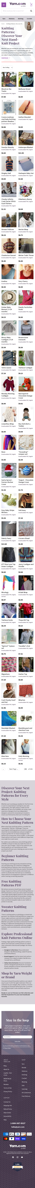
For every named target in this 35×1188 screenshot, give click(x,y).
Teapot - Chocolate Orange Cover (25, 481)
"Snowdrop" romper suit (23, 453)
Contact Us (7, 1102)
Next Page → (13, 769)
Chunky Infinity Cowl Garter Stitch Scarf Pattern (8, 201)
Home (3, 24)
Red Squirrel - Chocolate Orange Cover (25, 396)
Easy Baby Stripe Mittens (7, 511)
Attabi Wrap (22, 592)
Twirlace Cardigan (25, 368)
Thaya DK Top (23, 620)
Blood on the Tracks (6, 90)
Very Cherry (23, 281)
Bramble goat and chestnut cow (25, 729)
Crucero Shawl (24, 538)
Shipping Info (8, 1106)
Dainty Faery (6, 538)
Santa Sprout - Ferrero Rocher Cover (7, 482)
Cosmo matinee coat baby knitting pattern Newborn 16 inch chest (8, 119)
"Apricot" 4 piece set (8, 647)
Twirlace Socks (7, 620)
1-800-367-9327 (17, 1123)
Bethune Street (24, 89)
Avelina (4, 281)
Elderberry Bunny (25, 199)
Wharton (21, 700)
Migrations (5, 674)
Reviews (6, 1084)
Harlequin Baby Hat (26, 173)
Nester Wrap (23, 229)
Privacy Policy (8, 1048)
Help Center (7, 1113)
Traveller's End (24, 646)
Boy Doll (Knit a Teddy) (24, 425)
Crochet (29, 19)
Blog (5, 1066)
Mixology (5, 592)
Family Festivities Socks (25, 308)
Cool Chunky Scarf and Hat (8, 701)
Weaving (24, 1082)
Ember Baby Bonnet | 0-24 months (6, 309)
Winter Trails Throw (26, 255)
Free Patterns (26, 1096)
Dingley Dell (6, 173)
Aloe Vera (5, 756)
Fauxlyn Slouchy (7, 147)
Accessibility (7, 1116)
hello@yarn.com (17, 1127)
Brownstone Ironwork (23, 338)
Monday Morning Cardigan (7, 395)
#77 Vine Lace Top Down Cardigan (8, 565)
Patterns (11, 19)
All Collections (26, 1093)
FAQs (5, 1120)
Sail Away (22, 510)
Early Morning (23, 756)
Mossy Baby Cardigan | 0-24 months (7, 339)
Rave (3, 452)
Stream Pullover (7, 229)
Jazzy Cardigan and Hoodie (25, 565)
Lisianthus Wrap (7, 424)
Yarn (4, 19)
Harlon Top (22, 674)
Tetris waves (6, 368)
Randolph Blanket (8, 728)
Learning (24, 1089)
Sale (23, 1085)
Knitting (20, 19)
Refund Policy (8, 1109)
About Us (6, 1069)
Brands (24, 1068)
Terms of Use (8, 1088)
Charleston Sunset (8, 255)
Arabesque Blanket (25, 147)
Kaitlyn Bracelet (24, 117)
